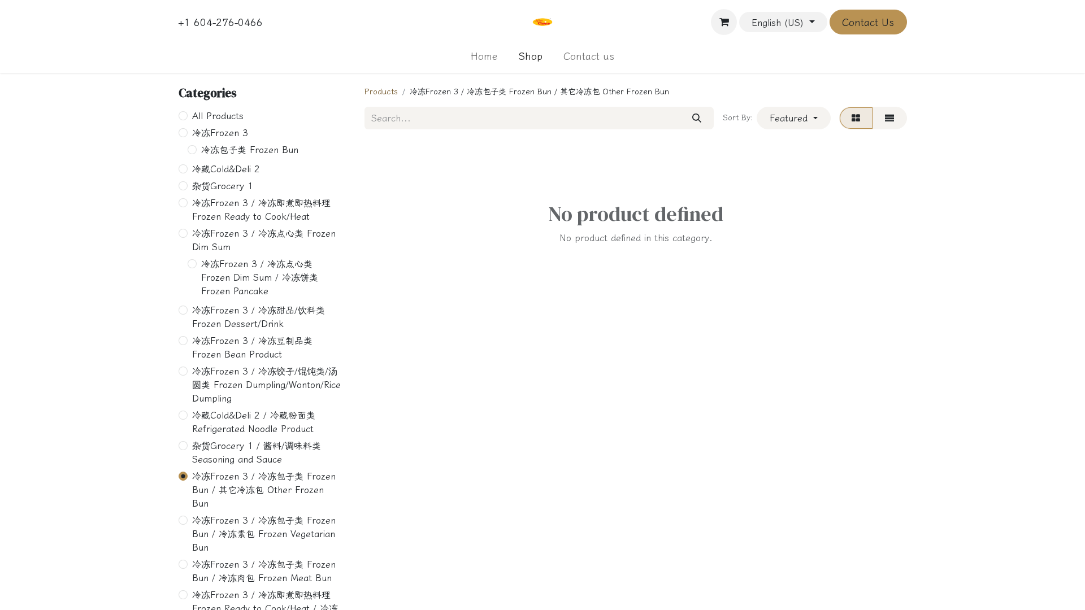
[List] (890, 118)
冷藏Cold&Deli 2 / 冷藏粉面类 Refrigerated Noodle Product (253, 422)
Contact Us (868, 22)
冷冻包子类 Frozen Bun (249, 150)
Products (381, 91)
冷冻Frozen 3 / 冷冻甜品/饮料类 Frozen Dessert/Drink (258, 317)
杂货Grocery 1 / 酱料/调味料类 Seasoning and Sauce (256, 452)
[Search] (696, 118)
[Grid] (856, 118)
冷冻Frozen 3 (220, 133)
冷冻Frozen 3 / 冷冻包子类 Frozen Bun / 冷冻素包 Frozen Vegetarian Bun (264, 533)
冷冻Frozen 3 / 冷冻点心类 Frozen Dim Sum (264, 240)
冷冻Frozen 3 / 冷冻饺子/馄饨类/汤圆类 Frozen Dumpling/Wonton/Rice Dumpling (266, 384)
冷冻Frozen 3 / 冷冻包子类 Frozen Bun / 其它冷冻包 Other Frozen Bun (264, 489)
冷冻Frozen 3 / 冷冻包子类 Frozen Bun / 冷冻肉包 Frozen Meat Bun (264, 571)
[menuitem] (484, 56)
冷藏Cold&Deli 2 (226, 169)
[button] (793, 118)
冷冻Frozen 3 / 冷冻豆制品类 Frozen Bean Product (252, 347)
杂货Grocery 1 (222, 186)
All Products (218, 116)
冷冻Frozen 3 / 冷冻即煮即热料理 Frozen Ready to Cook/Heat (261, 209)
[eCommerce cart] (724, 22)
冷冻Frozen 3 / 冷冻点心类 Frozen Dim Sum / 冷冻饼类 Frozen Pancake (259, 277)
